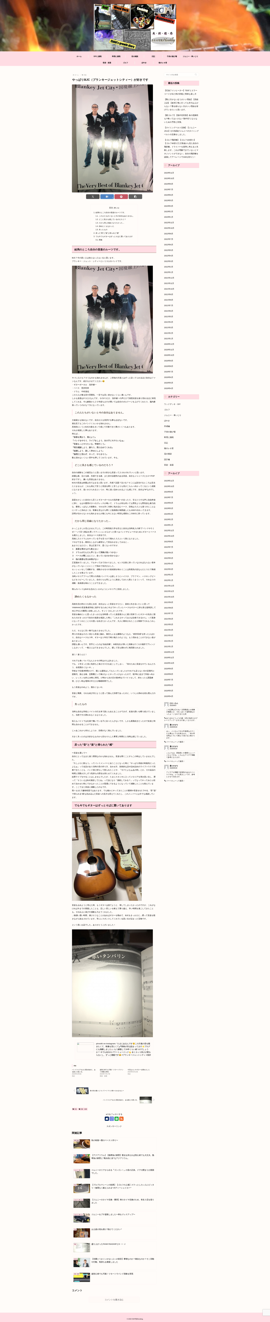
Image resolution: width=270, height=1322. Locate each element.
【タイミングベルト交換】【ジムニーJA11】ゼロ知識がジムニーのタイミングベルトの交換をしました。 (181, 131)
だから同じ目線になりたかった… (111, 223)
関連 (100, 240)
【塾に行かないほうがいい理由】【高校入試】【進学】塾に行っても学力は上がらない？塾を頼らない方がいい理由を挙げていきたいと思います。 (181, 104)
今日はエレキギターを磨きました (139, 1070)
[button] (135, 196)
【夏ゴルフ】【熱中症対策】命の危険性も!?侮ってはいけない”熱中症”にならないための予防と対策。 (181, 118)
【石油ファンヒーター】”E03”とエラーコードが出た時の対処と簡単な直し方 (180, 92)
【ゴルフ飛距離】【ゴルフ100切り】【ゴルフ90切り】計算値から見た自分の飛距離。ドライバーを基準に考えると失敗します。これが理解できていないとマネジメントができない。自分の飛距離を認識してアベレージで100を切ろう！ (181, 148)
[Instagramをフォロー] (112, 1119)
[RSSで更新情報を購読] (121, 1119)
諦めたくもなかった (106, 226)
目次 (111, 208)
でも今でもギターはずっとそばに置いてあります (114, 236)
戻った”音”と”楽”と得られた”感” (107, 233)
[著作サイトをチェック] (107, 1119)
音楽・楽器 (84, 1109)
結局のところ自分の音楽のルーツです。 (111, 212)
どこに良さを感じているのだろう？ (112, 219)
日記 (75, 1109)
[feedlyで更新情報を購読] (116, 1119)
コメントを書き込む (114, 1299)
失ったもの (103, 230)
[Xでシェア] (93, 196)
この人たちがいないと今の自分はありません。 (116, 216)
